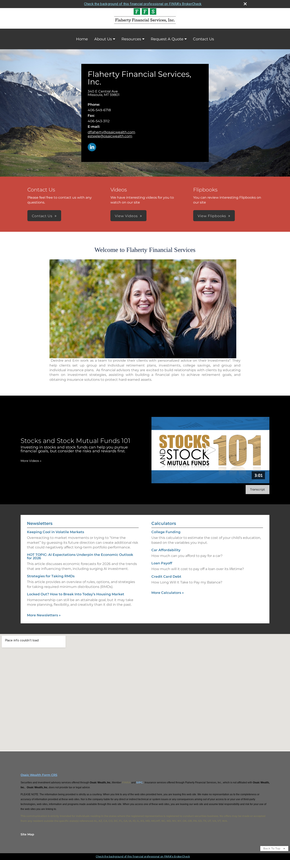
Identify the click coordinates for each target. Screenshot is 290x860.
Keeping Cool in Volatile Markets (55, 532)
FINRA (126, 782)
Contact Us (203, 39)
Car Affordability (165, 550)
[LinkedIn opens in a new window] (92, 147)
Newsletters (39, 523)
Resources (131, 39)
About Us (103, 39)
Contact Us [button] (42, 216)
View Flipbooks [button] (212, 216)
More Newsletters (44, 615)
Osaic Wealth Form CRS (39, 775)
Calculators (163, 523)
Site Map (27, 834)
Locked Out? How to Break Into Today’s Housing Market (75, 594)
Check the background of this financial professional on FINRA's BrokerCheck (142, 4)
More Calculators (167, 593)
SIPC (139, 782)
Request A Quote (167, 39)
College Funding (165, 532)
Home (82, 39)
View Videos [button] (126, 216)
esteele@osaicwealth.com (110, 136)
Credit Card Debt (166, 577)
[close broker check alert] (245, 4)
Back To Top (272, 848)
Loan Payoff (161, 563)
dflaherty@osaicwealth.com (111, 132)
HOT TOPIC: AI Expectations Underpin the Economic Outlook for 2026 (80, 556)
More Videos (31, 460)
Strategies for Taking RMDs (51, 576)
